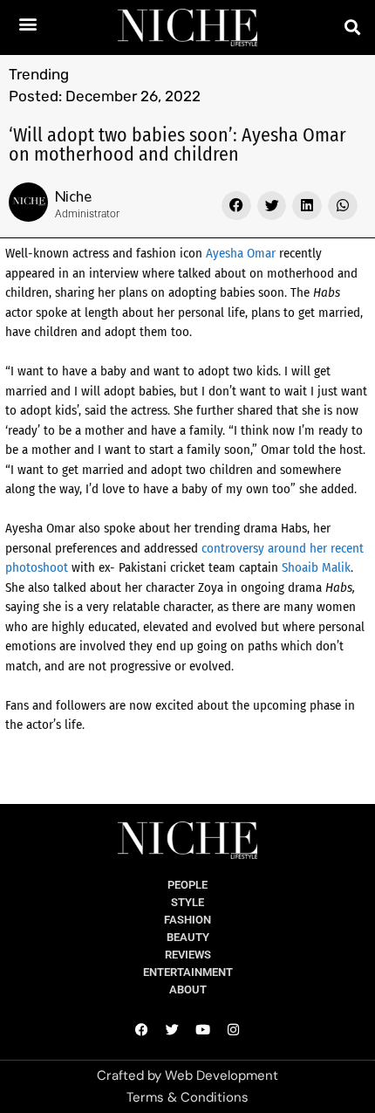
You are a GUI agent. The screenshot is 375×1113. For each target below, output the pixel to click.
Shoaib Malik (316, 567)
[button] (28, 23)
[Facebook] (142, 1029)
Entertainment (188, 972)
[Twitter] (173, 1029)
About (188, 989)
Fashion (187, 919)
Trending (39, 74)
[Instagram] (234, 1029)
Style (187, 902)
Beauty (188, 937)
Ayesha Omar (241, 253)
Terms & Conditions (187, 1097)
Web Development (221, 1075)
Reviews (188, 954)
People (187, 884)
